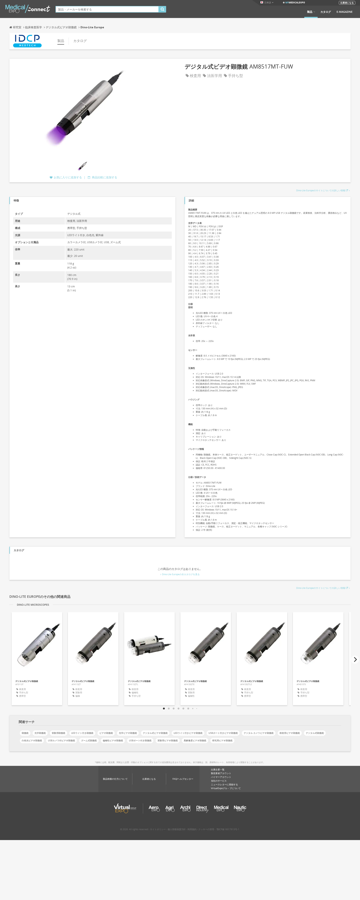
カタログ (325, 11)
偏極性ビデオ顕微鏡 (113, 740)
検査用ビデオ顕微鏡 (290, 733)
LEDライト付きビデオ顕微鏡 (188, 733)
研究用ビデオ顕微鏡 (222, 740)
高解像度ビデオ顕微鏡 (195, 740)
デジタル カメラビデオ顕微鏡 (259, 733)
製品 (309, 11)
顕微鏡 (25, 733)
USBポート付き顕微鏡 (140, 740)
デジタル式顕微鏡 (315, 733)
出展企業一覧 (217, 769)
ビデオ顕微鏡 (106, 733)
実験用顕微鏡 (58, 733)
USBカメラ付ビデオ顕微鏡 (61, 740)
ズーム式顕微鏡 (89, 740)
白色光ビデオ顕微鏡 (32, 740)
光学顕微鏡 (40, 733)
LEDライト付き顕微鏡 (82, 733)
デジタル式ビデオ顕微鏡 (155, 733)
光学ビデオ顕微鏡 (128, 733)
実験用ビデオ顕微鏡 (168, 740)
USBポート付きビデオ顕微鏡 (223, 733)
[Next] (355, 660)
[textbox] (107, 9)
